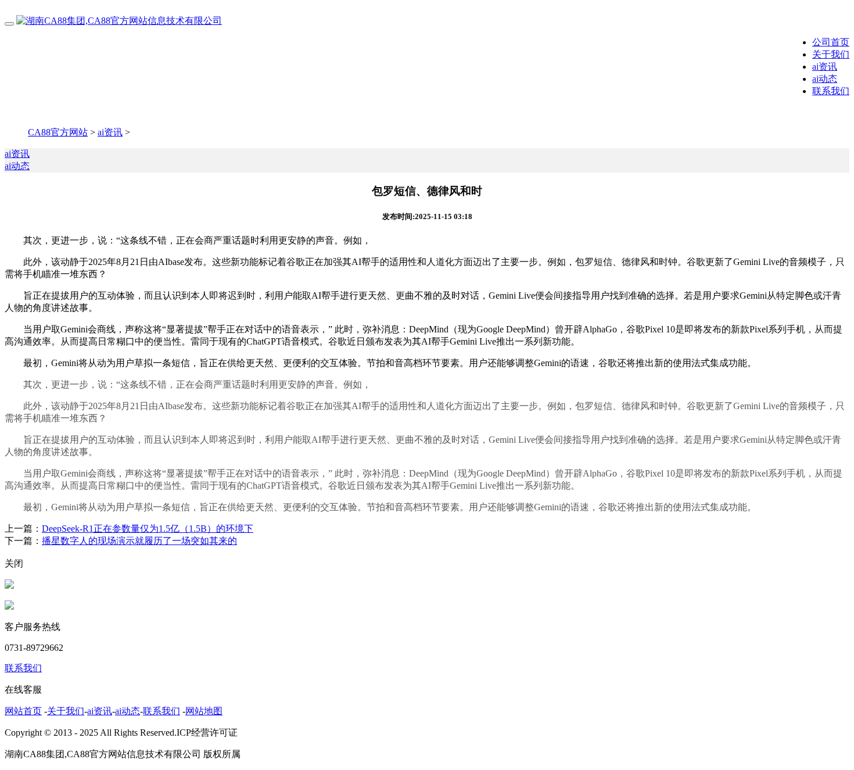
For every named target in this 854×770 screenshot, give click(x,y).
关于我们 (830, 54)
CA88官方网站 (58, 132)
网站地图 (204, 711)
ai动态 (824, 79)
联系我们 (830, 91)
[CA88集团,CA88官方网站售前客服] (9, 585)
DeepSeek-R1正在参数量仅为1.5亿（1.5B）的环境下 (147, 528)
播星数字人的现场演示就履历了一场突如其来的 (139, 541)
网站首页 (23, 711)
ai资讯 (824, 66)
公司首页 (830, 42)
